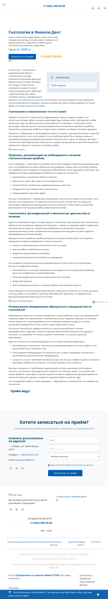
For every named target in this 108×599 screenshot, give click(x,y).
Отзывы (42, 542)
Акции (17, 542)
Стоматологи (31, 542)
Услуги (56, 14)
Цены (22, 542)
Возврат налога (81, 543)
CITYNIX (55, 575)
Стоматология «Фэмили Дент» (71, 496)
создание (38, 575)
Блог (48, 542)
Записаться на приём (22, 56)
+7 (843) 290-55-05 (54, 6)
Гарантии (72, 542)
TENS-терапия (58, 85)
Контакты (96, 542)
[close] (106, 302)
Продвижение (23, 575)
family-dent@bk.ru (24, 459)
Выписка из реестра (55, 543)
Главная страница (45, 14)
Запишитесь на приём (25, 401)
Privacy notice (101, 302)
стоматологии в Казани (31, 99)
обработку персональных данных (79, 465)
